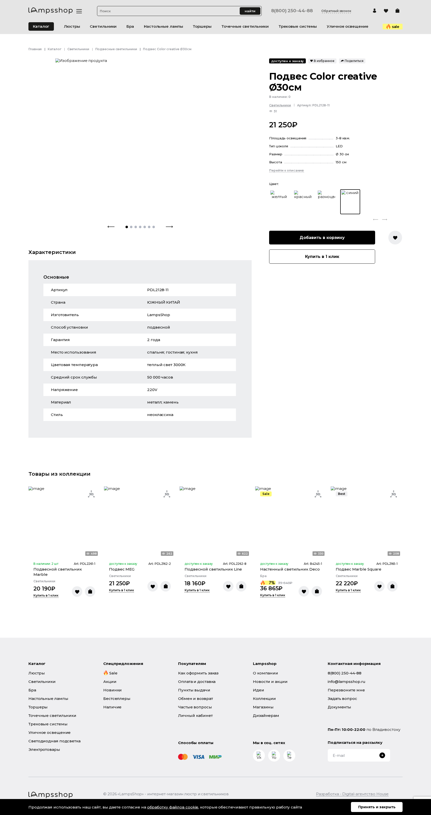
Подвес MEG (121, 569)
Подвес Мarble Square (358, 569)
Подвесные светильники (116, 49)
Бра (263, 576)
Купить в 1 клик (322, 256)
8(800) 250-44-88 (292, 10)
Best (341, 494)
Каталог (41, 26)
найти (250, 11)
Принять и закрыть (377, 807)
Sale (265, 494)
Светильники (78, 49)
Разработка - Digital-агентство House (352, 794)
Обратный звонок (336, 11)
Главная (35, 49)
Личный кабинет (195, 715)
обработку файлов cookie (173, 807)
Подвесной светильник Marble (57, 572)
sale (396, 26)
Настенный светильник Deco (290, 569)
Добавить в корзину (322, 237)
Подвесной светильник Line (213, 569)
